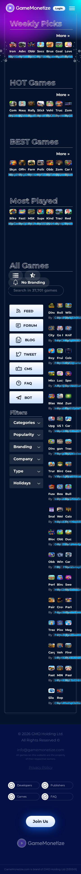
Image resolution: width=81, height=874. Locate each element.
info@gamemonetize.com (40, 750)
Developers (24, 785)
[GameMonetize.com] (27, 8)
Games (22, 796)
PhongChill (71, 703)
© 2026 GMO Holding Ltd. (40, 734)
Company (23, 459)
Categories (24, 422)
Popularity (24, 434)
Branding (23, 446)
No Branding (32, 282)
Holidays (22, 483)
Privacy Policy (40, 767)
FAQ (53, 796)
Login (59, 8)
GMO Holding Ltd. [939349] (60, 869)
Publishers (58, 785)
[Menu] (72, 8)
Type (18, 471)
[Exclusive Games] (32, 275)
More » (63, 35)
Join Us (40, 821)
